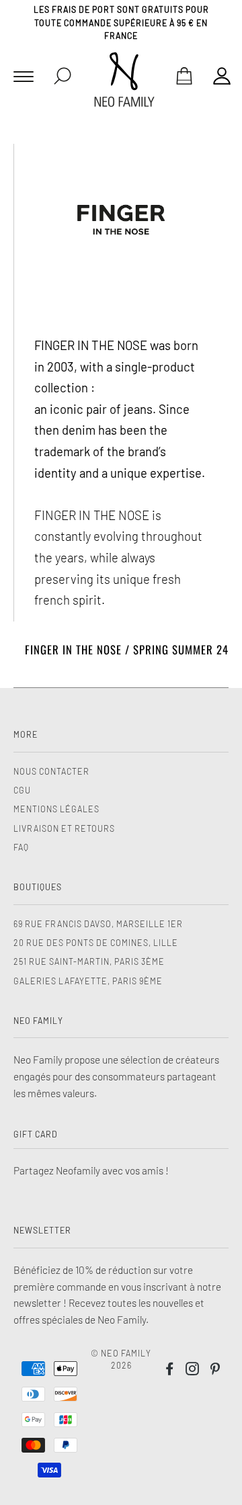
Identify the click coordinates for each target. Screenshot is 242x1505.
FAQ (21, 847)
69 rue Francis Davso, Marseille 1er (98, 924)
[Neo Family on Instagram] (193, 1370)
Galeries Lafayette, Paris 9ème (88, 981)
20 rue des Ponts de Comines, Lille (95, 942)
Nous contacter (51, 771)
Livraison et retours (64, 828)
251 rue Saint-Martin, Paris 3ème (89, 961)
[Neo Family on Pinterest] (215, 1370)
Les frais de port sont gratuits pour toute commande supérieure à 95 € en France (121, 22)
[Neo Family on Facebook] (170, 1370)
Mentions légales (56, 809)
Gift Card (35, 1134)
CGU (22, 790)
